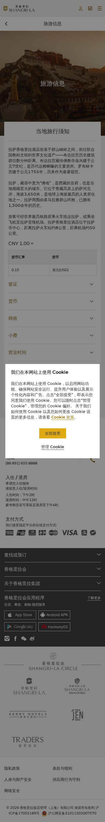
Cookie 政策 (62, 417)
